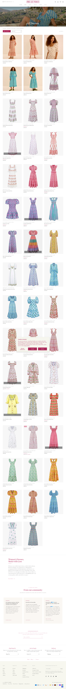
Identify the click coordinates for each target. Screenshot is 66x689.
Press (33, 675)
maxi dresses (4, 28)
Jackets (14, 673)
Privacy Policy (27, 345)
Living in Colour (35, 670)
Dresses (14, 668)
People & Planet (35, 673)
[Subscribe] (42, 637)
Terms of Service (15, 683)
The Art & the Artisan (36, 671)
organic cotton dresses (20, 28)
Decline (42, 349)
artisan (20, 567)
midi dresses (9, 28)
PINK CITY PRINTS (8, 682)
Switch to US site (26, 676)
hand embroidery (23, 569)
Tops (14, 670)
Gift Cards (15, 675)
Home (28, 659)
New (3, 670)
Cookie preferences (27, 683)
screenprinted (11, 569)
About (4, 675)
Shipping (24, 668)
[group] (33, 611)
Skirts (14, 671)
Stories (4, 673)
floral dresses (13, 28)
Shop (32, 659)
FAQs (24, 673)
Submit (61, 668)
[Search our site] (55, 2)
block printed (28, 567)
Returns (24, 670)
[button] (21, 47)
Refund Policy (5, 683)
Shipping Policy (21, 683)
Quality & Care (25, 671)
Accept (32, 349)
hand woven (10, 570)
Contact (24, 675)
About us (34, 668)
